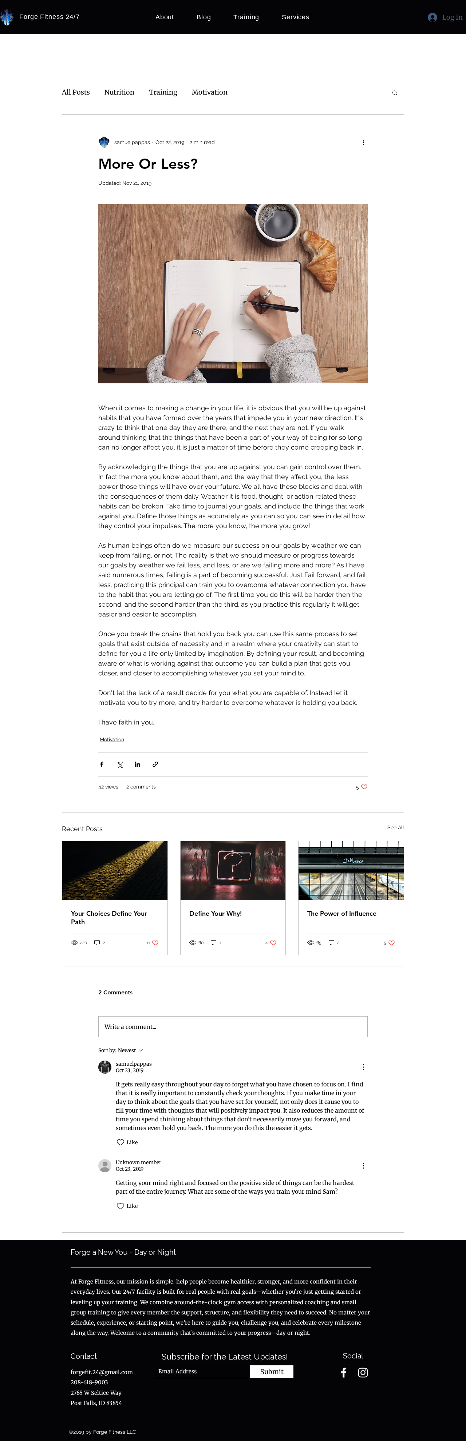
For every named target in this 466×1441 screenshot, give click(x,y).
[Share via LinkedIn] (137, 764)
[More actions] (363, 142)
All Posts (76, 92)
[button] (394, 92)
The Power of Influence (341, 913)
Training (163, 92)
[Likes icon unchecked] (120, 1142)
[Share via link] (155, 764)
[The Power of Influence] (351, 870)
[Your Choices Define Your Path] (114, 870)
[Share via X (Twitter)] (119, 764)
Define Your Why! (215, 913)
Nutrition (119, 92)
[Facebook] (343, 1372)
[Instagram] (363, 1372)
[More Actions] (363, 1067)
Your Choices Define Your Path (109, 917)
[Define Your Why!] (233, 870)
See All (395, 827)
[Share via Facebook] (101, 764)
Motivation (210, 92)
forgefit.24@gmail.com (102, 1372)
